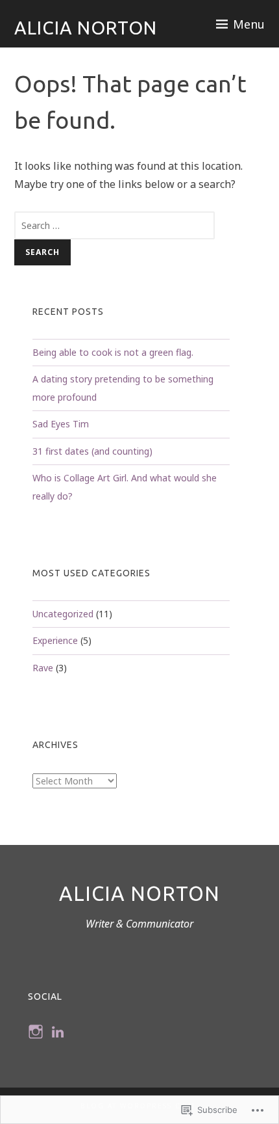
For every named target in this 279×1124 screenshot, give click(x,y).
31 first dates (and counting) (92, 451)
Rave (42, 668)
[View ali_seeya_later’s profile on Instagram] (35, 1031)
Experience (55, 640)
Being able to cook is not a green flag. (112, 352)
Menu (249, 24)
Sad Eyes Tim (60, 424)
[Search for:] (114, 225)
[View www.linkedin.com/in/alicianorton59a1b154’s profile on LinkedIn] (58, 1031)
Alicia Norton (85, 28)
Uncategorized (62, 614)
